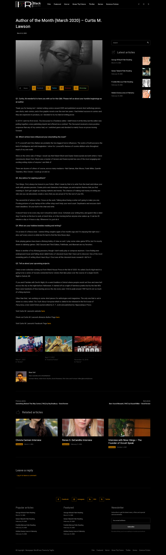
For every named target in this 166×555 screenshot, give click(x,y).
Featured (19, 444)
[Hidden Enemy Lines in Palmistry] (146, 94)
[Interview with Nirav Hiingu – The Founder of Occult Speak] (129, 427)
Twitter (107, 499)
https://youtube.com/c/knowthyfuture (39, 376)
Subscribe (131, 527)
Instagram (81, 499)
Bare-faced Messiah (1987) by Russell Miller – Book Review (129, 404)
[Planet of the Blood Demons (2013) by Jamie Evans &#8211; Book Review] (88, 344)
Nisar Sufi (32, 372)
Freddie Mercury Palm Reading (122, 82)
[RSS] (90, 499)
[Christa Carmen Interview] (37, 427)
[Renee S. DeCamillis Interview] (83, 427)
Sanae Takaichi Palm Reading (121, 71)
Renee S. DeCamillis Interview (77, 440)
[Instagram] (144, 4)
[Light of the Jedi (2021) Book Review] (58, 344)
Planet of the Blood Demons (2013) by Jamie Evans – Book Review (87, 356)
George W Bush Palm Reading (121, 60)
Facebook (65, 499)
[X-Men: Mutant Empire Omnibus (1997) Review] (29, 344)
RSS (95, 499)
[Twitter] (148, 4)
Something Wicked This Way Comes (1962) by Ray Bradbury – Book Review (42, 404)
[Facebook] (139, 4)
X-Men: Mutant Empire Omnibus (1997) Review (27, 356)
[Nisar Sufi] (21, 376)
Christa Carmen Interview (28, 440)
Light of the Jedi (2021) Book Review (58, 355)
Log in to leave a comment (26, 475)
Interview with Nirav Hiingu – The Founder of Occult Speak (125, 442)
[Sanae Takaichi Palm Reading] (146, 72)
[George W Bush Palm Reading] (146, 61)
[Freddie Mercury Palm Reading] (146, 83)
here (43, 311)
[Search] (147, 42)
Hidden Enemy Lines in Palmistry (122, 93)
